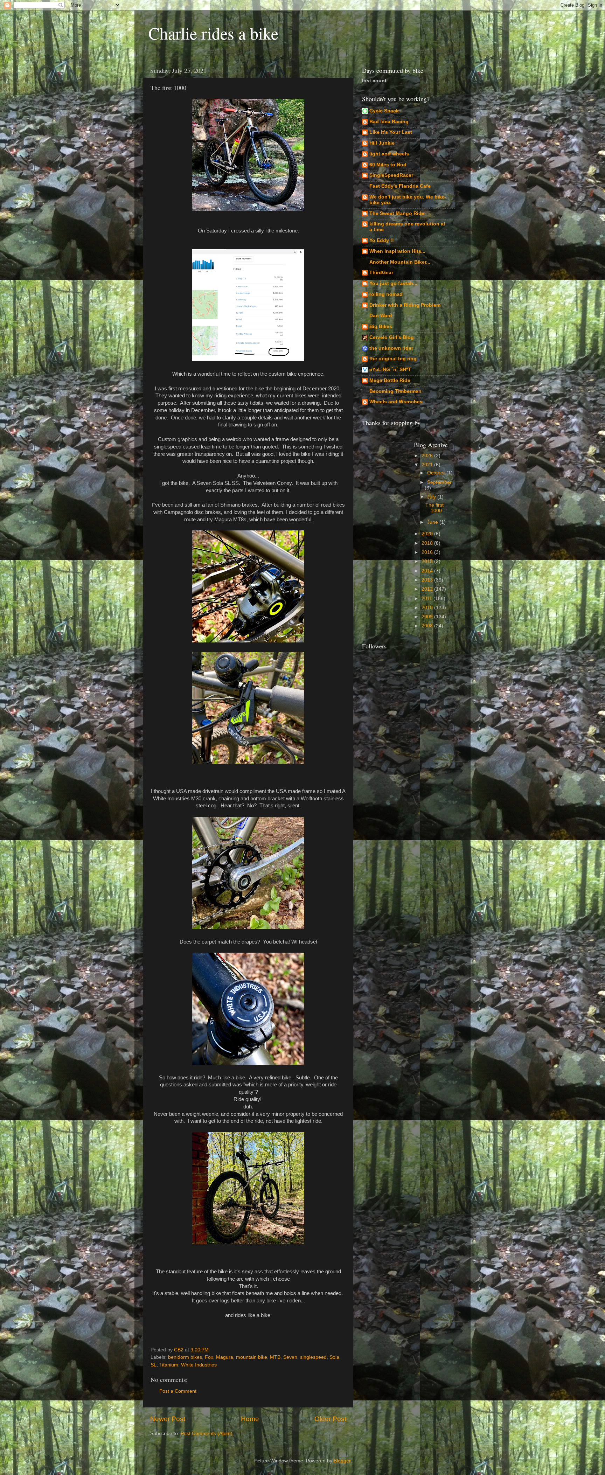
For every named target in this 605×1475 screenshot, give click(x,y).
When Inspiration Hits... (397, 251)
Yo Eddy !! (381, 240)
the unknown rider (391, 348)
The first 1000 (434, 507)
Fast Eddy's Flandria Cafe (400, 186)
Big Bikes (380, 326)
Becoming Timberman (395, 391)
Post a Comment (177, 1391)
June (433, 522)
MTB (275, 1357)
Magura (224, 1357)
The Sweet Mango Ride (396, 213)
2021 (428, 464)
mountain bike (251, 1357)
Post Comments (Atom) (206, 1433)
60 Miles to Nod (387, 164)
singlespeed (313, 1357)
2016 (428, 552)
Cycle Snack (384, 110)
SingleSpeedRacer (391, 175)
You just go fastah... (393, 283)
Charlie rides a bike (213, 33)
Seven (290, 1357)
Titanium (168, 1365)
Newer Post (167, 1418)
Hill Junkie (382, 143)
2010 (428, 607)
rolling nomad (386, 294)
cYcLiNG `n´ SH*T (390, 369)
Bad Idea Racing (389, 121)
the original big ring (393, 358)
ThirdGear (381, 272)
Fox (209, 1357)
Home (250, 1418)
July (432, 497)
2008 (428, 625)
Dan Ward (380, 315)
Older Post (330, 1418)
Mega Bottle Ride (389, 380)
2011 (427, 598)
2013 (428, 580)
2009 (428, 616)
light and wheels (389, 153)
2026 (428, 455)
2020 (428, 533)
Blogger (342, 1460)
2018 (428, 543)
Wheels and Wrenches (396, 401)
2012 (428, 589)
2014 (428, 570)
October (436, 472)
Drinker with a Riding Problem (404, 305)
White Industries (199, 1365)
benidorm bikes (185, 1357)
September (439, 482)
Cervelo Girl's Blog (391, 337)
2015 (428, 561)
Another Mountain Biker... (399, 262)
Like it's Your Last (390, 132)
